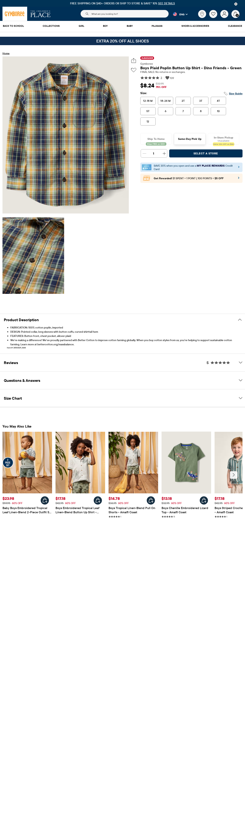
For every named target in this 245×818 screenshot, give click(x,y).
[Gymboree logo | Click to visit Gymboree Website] (14, 14)
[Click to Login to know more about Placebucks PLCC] (238, 179)
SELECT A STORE (206, 153)
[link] (202, 14)
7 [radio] (183, 111)
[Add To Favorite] (133, 70)
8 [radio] (201, 111)
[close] (235, 4)
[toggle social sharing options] (134, 60)
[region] (122, 3)
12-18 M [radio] (148, 101)
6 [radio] (165, 111)
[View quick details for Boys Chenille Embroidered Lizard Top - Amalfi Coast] (204, 500)
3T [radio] (201, 101)
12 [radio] (148, 121)
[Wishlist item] (214, 17)
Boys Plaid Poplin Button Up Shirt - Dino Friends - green (191, 67)
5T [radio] (148, 111)
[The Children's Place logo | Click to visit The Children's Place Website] (40, 14)
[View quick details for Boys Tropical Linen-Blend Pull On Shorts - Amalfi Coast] (151, 500)
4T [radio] (218, 101)
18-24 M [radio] (165, 101)
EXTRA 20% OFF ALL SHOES (122, 41)
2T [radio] (183, 101)
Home (6, 53)
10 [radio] (218, 111)
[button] (178, 14)
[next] (234, 475)
